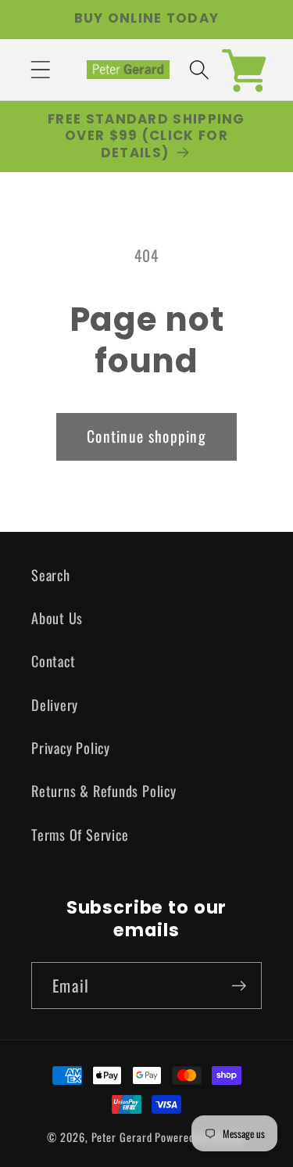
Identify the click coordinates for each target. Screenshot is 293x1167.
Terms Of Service (79, 834)
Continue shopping (146, 436)
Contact (53, 660)
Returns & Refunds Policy (104, 790)
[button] (40, 69)
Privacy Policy (70, 747)
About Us (57, 617)
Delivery (54, 704)
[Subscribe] (238, 986)
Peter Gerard (121, 1137)
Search (50, 574)
